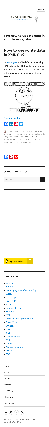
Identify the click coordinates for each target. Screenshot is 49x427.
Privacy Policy (25, 419)
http (8, 304)
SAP (8, 329)
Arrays (9, 283)
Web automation (14, 347)
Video (9, 343)
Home (7, 366)
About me (9, 403)
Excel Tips (11, 297)
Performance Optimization (19, 318)
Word (9, 350)
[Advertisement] (24, 220)
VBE (8, 340)
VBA (14, 142)
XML (10, 134)
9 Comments (28, 142)
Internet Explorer (15, 308)
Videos (7, 378)
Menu (41, 9)
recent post (12, 62)
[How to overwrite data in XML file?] (24, 97)
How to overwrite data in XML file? (24, 52)
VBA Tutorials (13, 336)
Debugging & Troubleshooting (21, 290)
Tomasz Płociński (14, 131)
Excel (37, 131)
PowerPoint (12, 322)
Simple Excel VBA (11, 419)
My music (8, 397)
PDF (8, 315)
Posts (6, 372)
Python (10, 325)
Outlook (10, 311)
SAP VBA (8, 391)
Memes (7, 385)
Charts (9, 286)
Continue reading (12, 118)
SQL (8, 333)
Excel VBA (11, 301)
